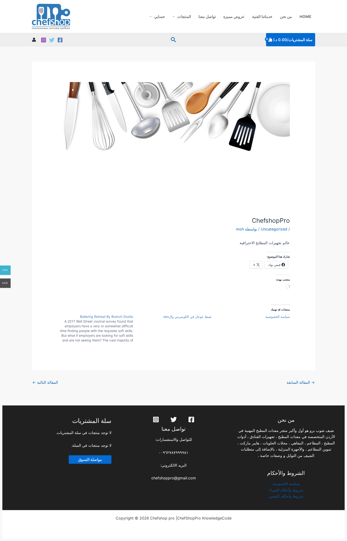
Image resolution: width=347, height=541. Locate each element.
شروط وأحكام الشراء (286, 490)
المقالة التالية (45, 382)
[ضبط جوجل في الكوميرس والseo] (172, 316)
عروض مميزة (234, 16)
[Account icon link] (34, 40)
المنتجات (184, 16)
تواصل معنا (207, 16)
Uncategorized (274, 229)
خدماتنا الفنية (262, 16)
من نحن (286, 16)
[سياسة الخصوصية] (251, 316)
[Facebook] (60, 40)
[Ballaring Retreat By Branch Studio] (94, 328)
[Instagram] (43, 40)
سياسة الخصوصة (286, 483)
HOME (305, 16)
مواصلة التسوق (90, 459)
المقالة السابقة (301, 382)
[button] (173, 39)
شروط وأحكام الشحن (286, 496)
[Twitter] (52, 40)
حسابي (159, 16)
